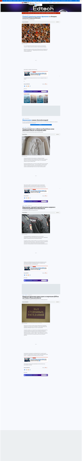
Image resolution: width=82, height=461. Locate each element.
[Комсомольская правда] (25, 2)
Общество (23, 118)
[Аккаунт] (81, 1)
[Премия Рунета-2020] (31, 2)
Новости (23, 127)
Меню (1, 1)
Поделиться (57, 134)
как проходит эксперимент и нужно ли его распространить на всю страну (39, 74)
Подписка (58, 2)
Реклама (54, 2)
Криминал (26, 387)
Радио (51, 2)
